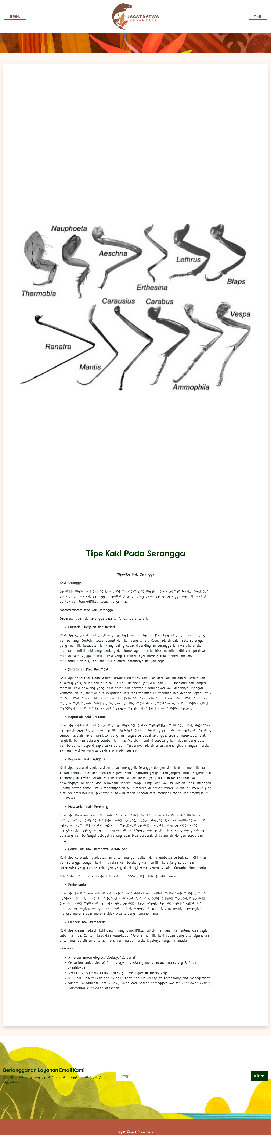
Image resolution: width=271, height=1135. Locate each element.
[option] (135, 308)
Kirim (259, 1076)
